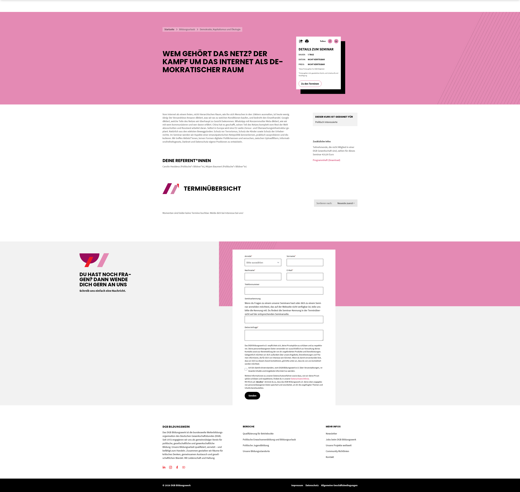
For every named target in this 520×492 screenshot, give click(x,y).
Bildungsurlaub (187, 29)
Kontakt (330, 457)
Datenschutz (312, 485)
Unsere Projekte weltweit (339, 445)
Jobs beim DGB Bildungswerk (341, 439)
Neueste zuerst (345, 203)
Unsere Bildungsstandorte (256, 451)
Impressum (297, 485)
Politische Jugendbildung (256, 445)
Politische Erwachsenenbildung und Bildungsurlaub (269, 439)
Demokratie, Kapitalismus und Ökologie (220, 29)
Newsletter (331, 433)
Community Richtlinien (337, 451)
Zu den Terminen (310, 83)
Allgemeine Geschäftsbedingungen (339, 485)
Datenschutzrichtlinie (300, 378)
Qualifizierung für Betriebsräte (258, 433)
